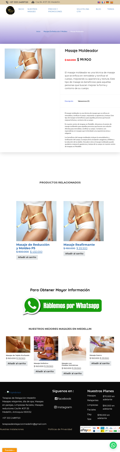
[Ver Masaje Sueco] (102, 344)
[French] (103, 2)
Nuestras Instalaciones (12, 429)
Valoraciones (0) (83, 101)
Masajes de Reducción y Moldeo (55, 31)
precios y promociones (55, 10)
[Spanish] (111, 2)
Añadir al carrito (27, 257)
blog (98, 9)
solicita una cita (83, 10)
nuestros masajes (32, 10)
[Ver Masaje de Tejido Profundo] (18, 344)
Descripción (69, 101)
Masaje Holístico (41, 363)
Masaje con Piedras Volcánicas (70, 364)
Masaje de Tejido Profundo (17, 355)
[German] (107, 2)
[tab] (66, 101)
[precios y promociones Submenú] (72, 10)
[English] (99, 2)
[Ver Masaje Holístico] (46, 348)
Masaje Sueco (96, 355)
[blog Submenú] (103, 9)
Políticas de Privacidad (60, 429)
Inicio (21, 9)
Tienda (110, 9)
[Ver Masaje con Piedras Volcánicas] (74, 348)
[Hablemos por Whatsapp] (60, 305)
